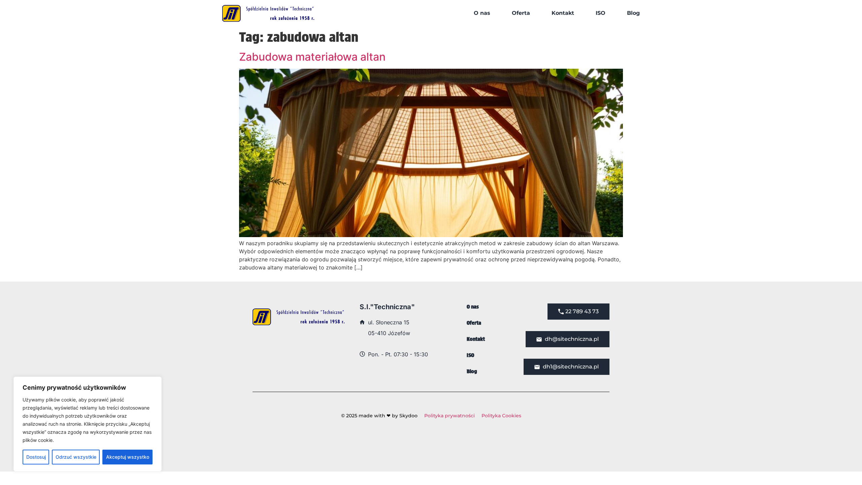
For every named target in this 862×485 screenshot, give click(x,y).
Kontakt (563, 13)
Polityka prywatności (449, 416)
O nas (482, 13)
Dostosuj (36, 457)
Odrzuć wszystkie (76, 457)
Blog (633, 13)
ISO (600, 13)
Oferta (521, 13)
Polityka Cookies (501, 416)
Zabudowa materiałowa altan (312, 56)
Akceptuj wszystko (127, 457)
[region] (87, 424)
